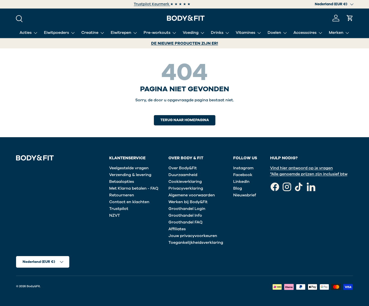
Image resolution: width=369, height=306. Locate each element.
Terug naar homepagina (184, 120)
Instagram (243, 168)
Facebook (242, 175)
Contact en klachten (129, 202)
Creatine (89, 32)
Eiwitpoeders (56, 32)
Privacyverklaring (185, 188)
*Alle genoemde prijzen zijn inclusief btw (308, 174)
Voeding (191, 32)
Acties (26, 32)
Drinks (217, 32)
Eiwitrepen (121, 32)
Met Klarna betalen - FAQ (133, 188)
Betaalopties (121, 181)
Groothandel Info (185, 215)
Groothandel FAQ (185, 222)
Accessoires (305, 32)
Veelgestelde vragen (129, 168)
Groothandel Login (186, 208)
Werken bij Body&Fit (188, 202)
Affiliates (177, 229)
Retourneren (121, 195)
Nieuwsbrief (244, 195)
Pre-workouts (157, 32)
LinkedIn (241, 181)
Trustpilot (118, 208)
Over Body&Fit (182, 168)
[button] (349, 18)
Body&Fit (33, 286)
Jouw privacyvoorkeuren (192, 236)
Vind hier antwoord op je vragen (301, 168)
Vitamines (245, 32)
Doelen (274, 32)
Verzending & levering (130, 175)
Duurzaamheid (182, 175)
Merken (336, 32)
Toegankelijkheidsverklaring (195, 242)
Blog (237, 188)
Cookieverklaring (185, 181)
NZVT (114, 215)
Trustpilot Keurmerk (152, 4)
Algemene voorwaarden (191, 195)
